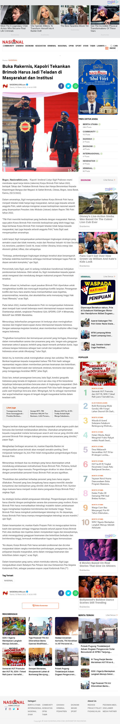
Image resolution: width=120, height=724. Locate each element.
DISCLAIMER (108, 708)
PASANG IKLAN (94, 711)
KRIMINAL (52, 46)
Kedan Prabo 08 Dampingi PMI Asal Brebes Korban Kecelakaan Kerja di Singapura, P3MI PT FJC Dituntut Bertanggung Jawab (103, 496)
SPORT (78, 46)
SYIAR (85, 46)
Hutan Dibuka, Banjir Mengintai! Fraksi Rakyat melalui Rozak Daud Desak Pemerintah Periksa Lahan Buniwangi (103, 438)
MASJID (74, 708)
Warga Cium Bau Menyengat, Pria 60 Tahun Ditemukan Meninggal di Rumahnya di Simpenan (103, 511)
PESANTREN (61, 711)
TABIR (92, 46)
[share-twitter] (68, 86)
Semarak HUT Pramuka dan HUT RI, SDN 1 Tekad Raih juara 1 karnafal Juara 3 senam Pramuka (103, 394)
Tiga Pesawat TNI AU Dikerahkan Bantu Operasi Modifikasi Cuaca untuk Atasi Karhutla (101, 685)
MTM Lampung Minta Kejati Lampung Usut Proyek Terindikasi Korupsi (101, 334)
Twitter (13, 713)
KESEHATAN (40, 46)
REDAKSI (91, 705)
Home (4, 60)
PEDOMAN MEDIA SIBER (110, 705)
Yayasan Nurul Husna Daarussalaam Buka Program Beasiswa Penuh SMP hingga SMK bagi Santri (103, 482)
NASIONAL (62, 46)
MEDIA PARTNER (110, 711)
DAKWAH (20, 46)
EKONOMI (29, 46)
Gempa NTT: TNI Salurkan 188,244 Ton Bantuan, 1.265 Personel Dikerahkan (40, 413)
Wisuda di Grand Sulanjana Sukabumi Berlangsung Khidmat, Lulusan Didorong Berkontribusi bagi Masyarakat (102, 424)
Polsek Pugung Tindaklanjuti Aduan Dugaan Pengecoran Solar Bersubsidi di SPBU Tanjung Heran (98, 649)
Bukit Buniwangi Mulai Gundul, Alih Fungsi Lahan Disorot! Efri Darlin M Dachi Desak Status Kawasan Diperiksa (103, 409)
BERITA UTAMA (90, 124)
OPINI (71, 46)
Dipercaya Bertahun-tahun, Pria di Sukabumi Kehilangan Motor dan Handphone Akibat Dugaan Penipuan (97, 311)
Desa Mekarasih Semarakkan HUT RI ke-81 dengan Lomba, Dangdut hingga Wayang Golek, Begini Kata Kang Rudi (103, 453)
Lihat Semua (108, 180)
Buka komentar (41, 606)
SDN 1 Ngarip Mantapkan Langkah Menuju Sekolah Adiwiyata (103, 525)
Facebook (6, 713)
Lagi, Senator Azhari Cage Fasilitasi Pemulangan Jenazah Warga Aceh (101, 346)
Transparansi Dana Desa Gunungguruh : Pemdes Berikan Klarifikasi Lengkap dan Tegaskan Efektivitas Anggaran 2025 (16, 413)
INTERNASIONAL (91, 154)
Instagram (9, 713)
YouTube (17, 713)
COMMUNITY (8, 46)
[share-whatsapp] (75, 86)
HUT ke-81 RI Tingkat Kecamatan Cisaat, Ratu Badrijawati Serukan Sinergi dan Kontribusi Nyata (102, 467)
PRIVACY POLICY (95, 708)
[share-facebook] (61, 86)
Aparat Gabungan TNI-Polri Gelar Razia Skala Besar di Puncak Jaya (102, 323)
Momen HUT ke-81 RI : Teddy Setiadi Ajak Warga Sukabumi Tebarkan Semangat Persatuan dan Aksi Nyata (63, 413)
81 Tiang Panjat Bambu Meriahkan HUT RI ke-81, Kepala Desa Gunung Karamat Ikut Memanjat (102, 661)
